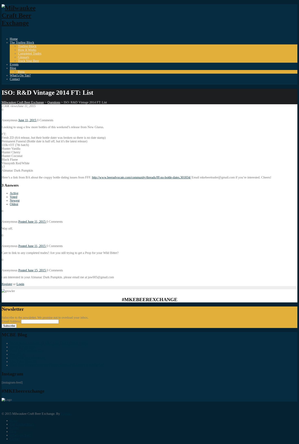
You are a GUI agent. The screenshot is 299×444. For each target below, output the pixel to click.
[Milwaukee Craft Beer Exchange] (24, 23)
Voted (13, 197)
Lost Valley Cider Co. (24, 361)
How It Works (27, 50)
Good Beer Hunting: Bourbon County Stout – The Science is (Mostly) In (57, 365)
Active (14, 193)
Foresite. (66, 413)
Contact (15, 79)
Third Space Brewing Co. (26, 350)
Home (14, 39)
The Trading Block (22, 42)
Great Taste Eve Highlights (27, 358)
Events (14, 64)
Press (21, 71)
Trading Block (27, 46)
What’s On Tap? (20, 75)
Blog (13, 68)
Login (20, 284)
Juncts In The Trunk (23, 347)
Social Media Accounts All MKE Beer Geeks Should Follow (49, 343)
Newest (15, 200)
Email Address (11, 321)
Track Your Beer (28, 60)
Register (7, 284)
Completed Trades (29, 53)
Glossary (23, 57)
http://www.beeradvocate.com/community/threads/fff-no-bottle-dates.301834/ (141, 177)
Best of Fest (17, 354)
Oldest (14, 204)
